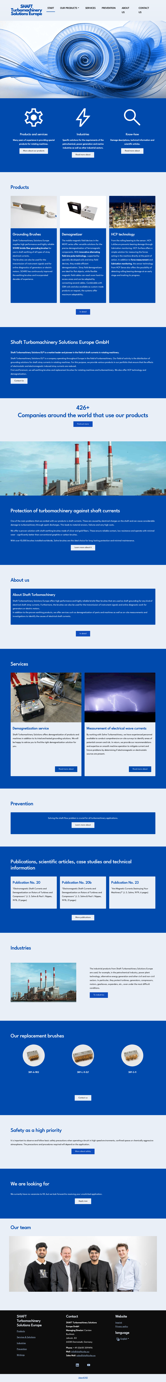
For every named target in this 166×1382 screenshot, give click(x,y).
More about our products (33, 151)
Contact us (144, 10)
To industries (99, 995)
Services (90, 8)
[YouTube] (88, 1365)
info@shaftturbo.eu (80, 1352)
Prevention (109, 8)
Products (21, 1331)
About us (125, 10)
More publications (83, 917)
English (123, 1339)
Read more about (83, 155)
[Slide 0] (81, 1288)
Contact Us (19, 381)
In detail (83, 312)
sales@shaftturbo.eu (86, 1356)
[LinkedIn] (77, 1365)
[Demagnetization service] (46, 697)
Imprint (118, 1323)
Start (50, 8)
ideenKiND (83, 1378)
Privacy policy (121, 1327)
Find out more (83, 424)
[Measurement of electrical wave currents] (120, 697)
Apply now (83, 1201)
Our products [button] (68, 8)
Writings (21, 1355)
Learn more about (83, 825)
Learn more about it (83, 548)
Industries (21, 1343)
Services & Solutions (26, 1337)
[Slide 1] (85, 1288)
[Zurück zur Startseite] (26, 10)
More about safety (83, 1151)
